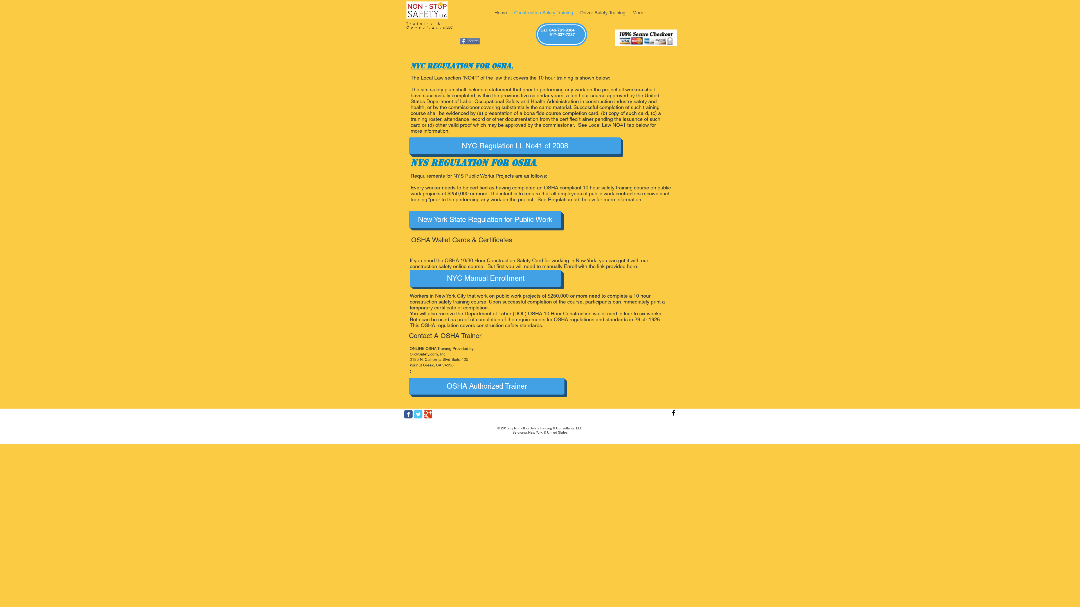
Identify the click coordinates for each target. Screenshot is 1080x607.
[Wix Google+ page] (428, 414)
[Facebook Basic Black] (673, 413)
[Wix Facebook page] (408, 414)
